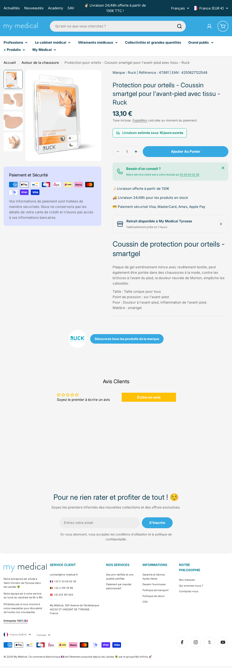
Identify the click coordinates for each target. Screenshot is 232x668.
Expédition (140, 120)
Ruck (132, 72)
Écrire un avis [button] (149, 397)
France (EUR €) (211, 8)
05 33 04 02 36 (189, 174)
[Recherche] (179, 26)
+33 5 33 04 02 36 (65, 581)
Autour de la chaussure (40, 62)
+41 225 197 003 (63, 594)
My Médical (20, 656)
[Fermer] (223, 168)
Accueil (10, 62)
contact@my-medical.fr (64, 574)
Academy (55, 8)
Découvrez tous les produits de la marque (127, 339)
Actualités (12, 8)
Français (178, 8)
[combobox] (118, 26)
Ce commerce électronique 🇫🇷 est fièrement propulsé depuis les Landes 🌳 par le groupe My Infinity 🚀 (90, 656)
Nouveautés (34, 8)
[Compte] (209, 26)
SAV (71, 8)
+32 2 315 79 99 (63, 588)
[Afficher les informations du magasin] (221, 224)
